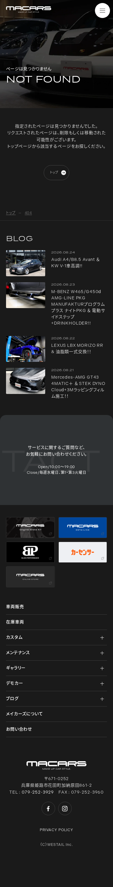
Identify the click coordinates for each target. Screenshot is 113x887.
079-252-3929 (38, 792)
